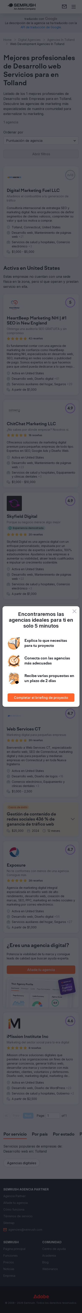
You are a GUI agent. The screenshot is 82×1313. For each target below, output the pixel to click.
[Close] (74, 611)
